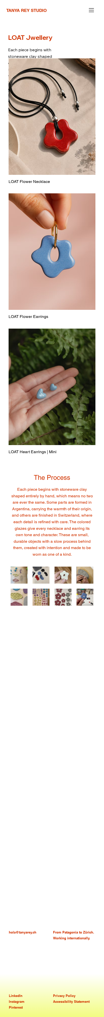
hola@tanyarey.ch (22, 932)
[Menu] (91, 10)
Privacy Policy (64, 996)
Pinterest (16, 1007)
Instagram (16, 1001)
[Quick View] (52, 116)
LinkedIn (15, 996)
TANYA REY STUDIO (26, 10)
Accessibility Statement (71, 1001)
